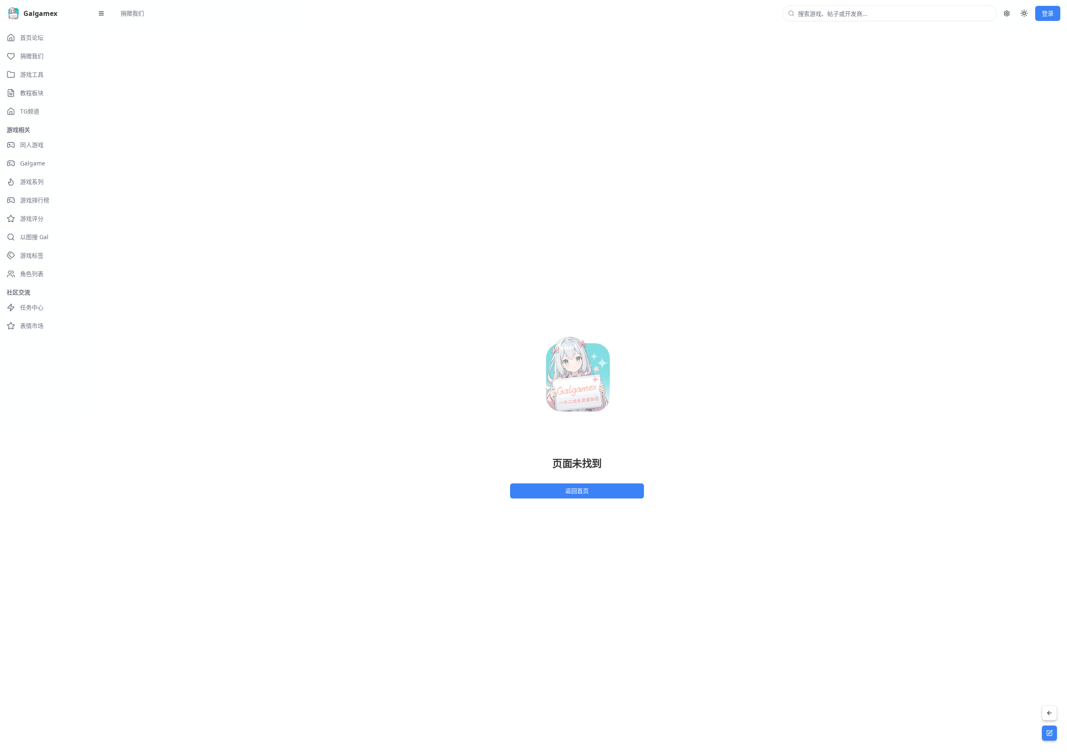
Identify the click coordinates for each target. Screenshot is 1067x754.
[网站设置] (1006, 13)
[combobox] (894, 13)
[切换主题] (1024, 13)
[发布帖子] (1049, 733)
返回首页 (577, 491)
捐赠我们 (132, 13)
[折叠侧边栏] (101, 13)
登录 (1048, 13)
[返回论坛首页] (1049, 712)
